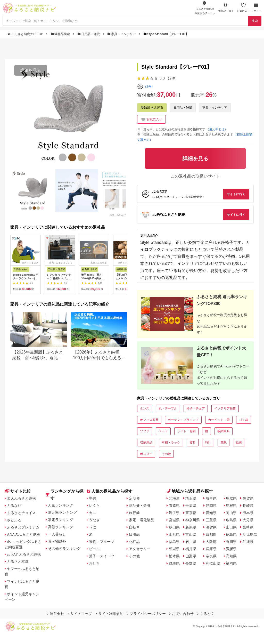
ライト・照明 (186, 431)
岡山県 (231, 513)
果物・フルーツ (101, 541)
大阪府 (211, 541)
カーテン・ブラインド (183, 420)
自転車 (134, 527)
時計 (208, 442)
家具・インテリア (123, 34)
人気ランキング (60, 505)
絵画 (239, 442)
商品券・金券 (140, 505)
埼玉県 (190, 498)
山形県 (174, 534)
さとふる (14, 520)
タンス (144, 408)
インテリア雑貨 (225, 408)
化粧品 (134, 541)
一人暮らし (57, 534)
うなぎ (94, 520)
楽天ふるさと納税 (21, 498)
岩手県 (174, 513)
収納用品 (146, 442)
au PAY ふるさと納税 (24, 554)
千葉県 (190, 505)
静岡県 (211, 505)
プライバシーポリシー (148, 614)
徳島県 (231, 534)
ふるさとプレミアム (23, 527)
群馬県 (174, 563)
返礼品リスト (226, 11)
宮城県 (174, 520)
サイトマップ (81, 614)
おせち (94, 563)
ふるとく (207, 614)
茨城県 (174, 549)
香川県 (231, 541)
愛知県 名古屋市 (152, 107)
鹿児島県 (250, 534)
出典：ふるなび (118, 215)
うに (92, 527)
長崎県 (248, 505)
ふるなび (14, 505)
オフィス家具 (149, 420)
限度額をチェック (205, 11)
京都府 (211, 534)
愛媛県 (231, 549)
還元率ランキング (62, 512)
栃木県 (174, 556)
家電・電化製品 (141, 520)
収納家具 (223, 431)
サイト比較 (20, 491)
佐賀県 (248, 498)
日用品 (134, 534)
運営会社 (57, 614)
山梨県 (190, 556)
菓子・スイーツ (101, 556)
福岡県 (231, 563)
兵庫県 (211, 549)
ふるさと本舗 (18, 561)
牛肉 (92, 498)
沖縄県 (248, 541)
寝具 (192, 442)
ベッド (163, 431)
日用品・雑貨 (90, 34)
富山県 (190, 534)
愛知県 (211, 513)
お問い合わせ (183, 614)
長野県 (190, 563)
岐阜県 (211, 498)
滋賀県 (211, 527)
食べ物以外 (57, 541)
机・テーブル (168, 408)
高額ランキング (60, 527)
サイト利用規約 (110, 614)
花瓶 (223, 442)
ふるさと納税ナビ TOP (27, 34)
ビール (94, 549)
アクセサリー (140, 549)
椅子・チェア (195, 408)
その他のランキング (64, 548)
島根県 (231, 505)
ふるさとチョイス (21, 513)
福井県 (190, 549)
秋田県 (174, 527)
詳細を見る (30, 70)
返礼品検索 (62, 34)
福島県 (174, 541)
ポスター (146, 454)
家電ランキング (60, 519)
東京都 (190, 513)
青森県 (174, 505)
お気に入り (243, 11)
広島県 (231, 520)
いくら (94, 505)
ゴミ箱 (243, 420)
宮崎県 (248, 527)
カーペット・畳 (219, 420)
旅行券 (134, 513)
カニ (92, 513)
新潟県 (190, 527)
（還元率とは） (217, 129)
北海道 (174, 498)
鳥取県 (231, 498)
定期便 (134, 498)
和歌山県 (213, 563)
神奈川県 (192, 520)
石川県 (190, 541)
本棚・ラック (171, 442)
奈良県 (211, 556)
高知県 (231, 556)
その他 (166, 454)
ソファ (144, 431)
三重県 (211, 520)
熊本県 (248, 513)
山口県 (231, 527)
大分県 (248, 520)
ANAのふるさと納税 (23, 534)
